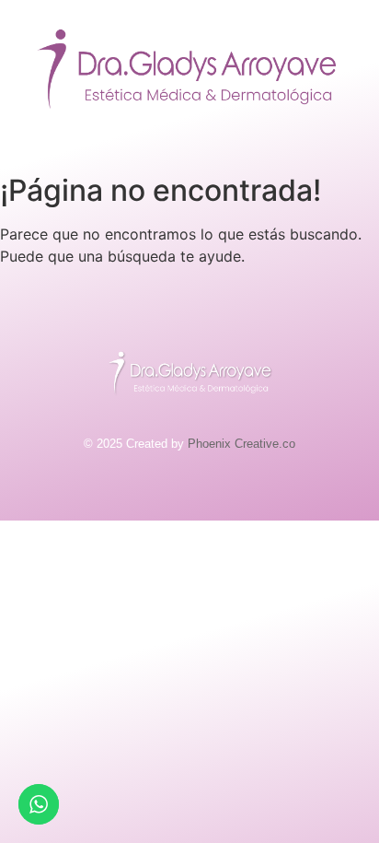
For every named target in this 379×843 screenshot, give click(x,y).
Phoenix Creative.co (241, 444)
